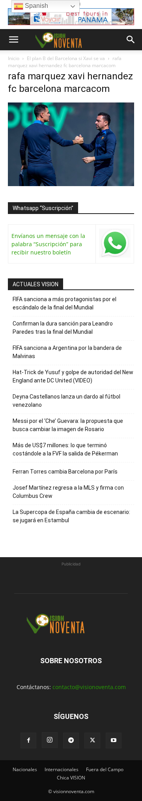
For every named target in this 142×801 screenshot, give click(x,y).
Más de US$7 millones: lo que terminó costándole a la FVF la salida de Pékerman (65, 449)
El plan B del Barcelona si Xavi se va (66, 58)
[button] (13, 39)
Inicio (13, 58)
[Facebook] (28, 740)
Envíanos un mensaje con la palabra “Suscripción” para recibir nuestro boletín (48, 244)
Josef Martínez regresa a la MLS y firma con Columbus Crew (68, 492)
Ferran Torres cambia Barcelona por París (65, 471)
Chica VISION (71, 777)
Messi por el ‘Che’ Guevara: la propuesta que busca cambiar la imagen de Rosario (68, 425)
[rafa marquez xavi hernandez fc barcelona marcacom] (71, 184)
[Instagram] (50, 740)
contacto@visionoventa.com (89, 687)
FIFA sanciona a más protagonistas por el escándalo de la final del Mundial (64, 303)
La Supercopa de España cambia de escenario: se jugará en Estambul (71, 516)
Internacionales (61, 769)
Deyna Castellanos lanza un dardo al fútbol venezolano (66, 400)
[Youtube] (113, 740)
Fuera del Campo (104, 769)
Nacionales (25, 769)
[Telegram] (71, 740)
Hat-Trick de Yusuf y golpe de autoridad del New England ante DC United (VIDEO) (73, 376)
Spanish (35, 5)
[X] (92, 740)
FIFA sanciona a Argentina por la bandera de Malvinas (67, 352)
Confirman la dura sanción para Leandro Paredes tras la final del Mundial (63, 327)
